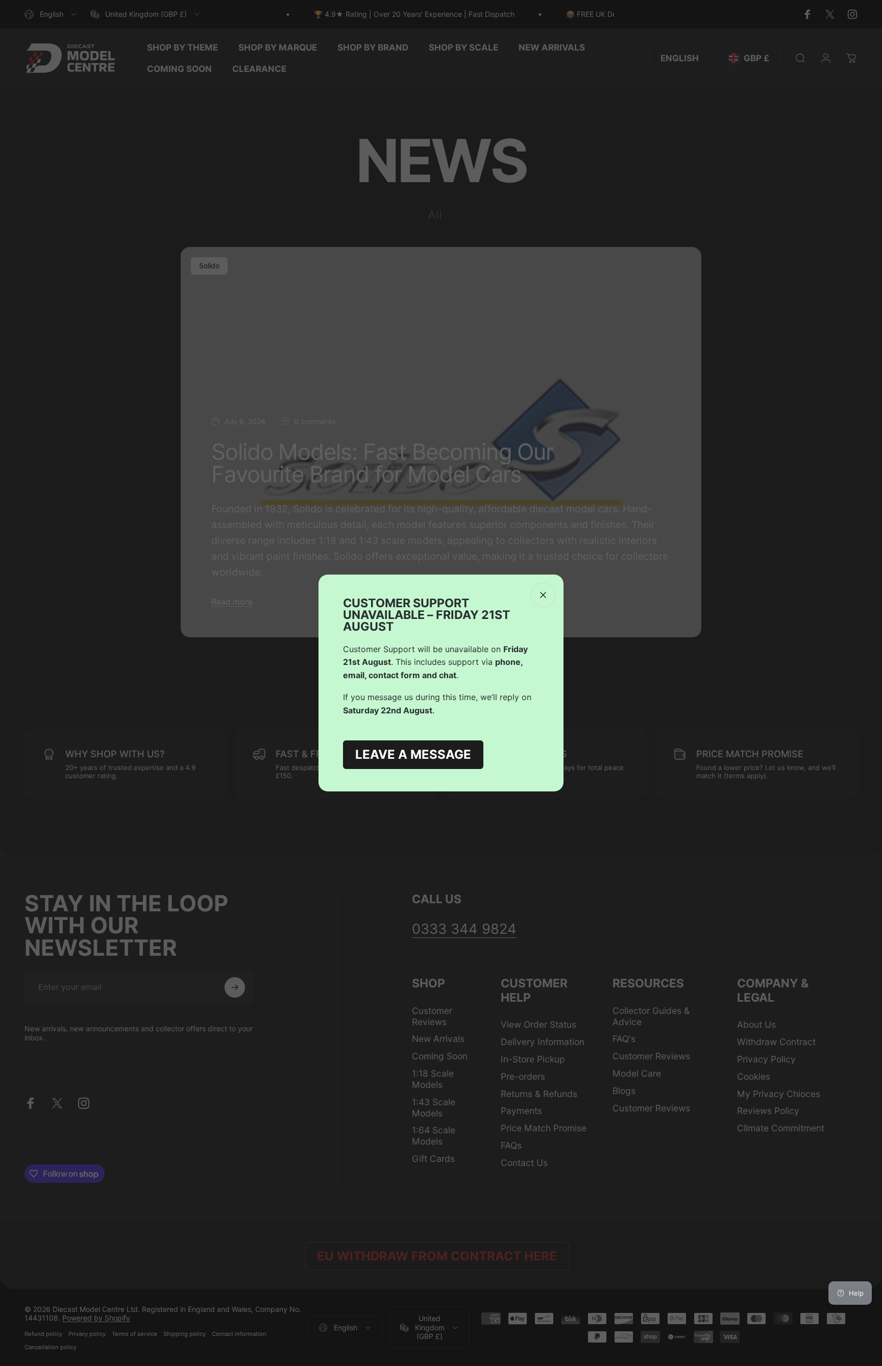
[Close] (543, 595)
